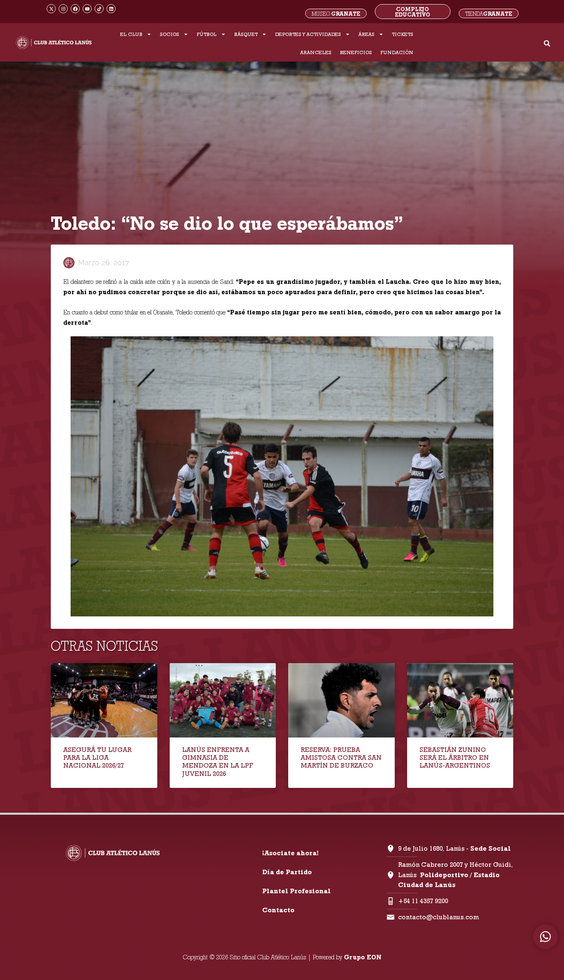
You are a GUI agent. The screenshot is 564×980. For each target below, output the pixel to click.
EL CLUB (131, 34)
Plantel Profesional (296, 891)
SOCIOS (169, 34)
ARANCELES (316, 52)
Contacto (278, 910)
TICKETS (402, 34)
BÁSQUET (246, 34)
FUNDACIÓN (396, 52)
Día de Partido (287, 872)
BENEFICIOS (356, 52)
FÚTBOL (207, 34)
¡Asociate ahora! (290, 853)
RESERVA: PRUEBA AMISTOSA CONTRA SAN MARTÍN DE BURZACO (341, 757)
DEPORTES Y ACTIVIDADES (308, 34)
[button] (547, 43)
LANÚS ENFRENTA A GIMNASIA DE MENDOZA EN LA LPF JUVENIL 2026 (217, 762)
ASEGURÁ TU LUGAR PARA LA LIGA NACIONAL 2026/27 (97, 757)
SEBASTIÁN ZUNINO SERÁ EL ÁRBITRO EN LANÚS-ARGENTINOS (454, 757)
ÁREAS (366, 34)
